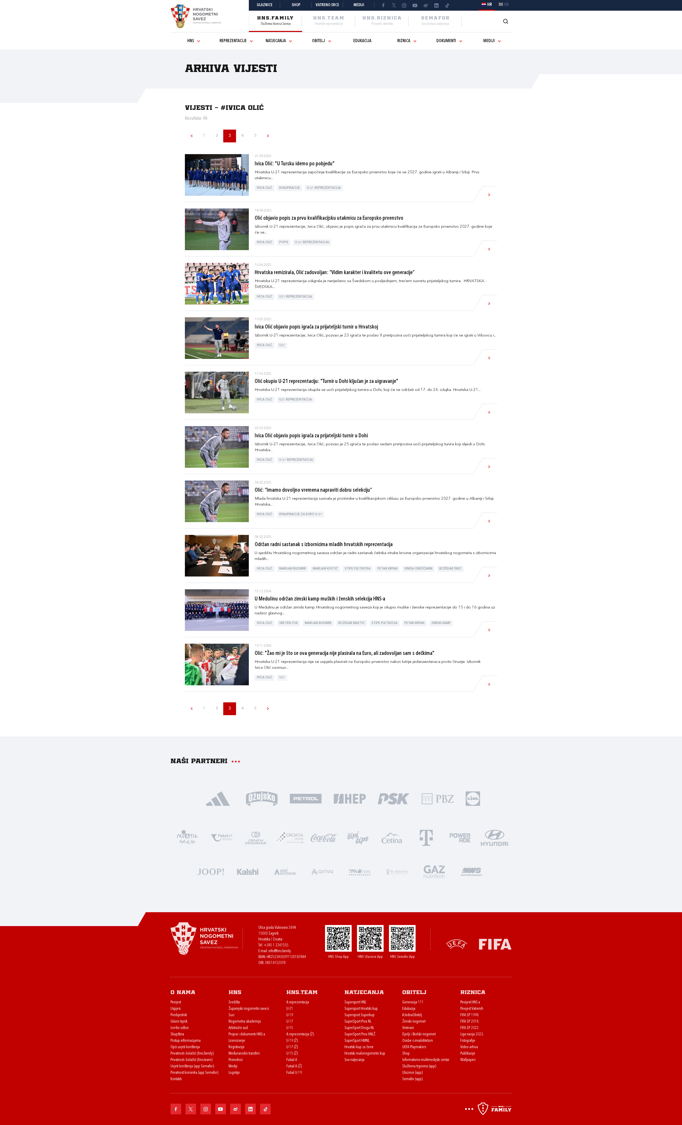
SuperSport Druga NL (359, 1028)
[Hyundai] (494, 837)
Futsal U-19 (294, 1073)
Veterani (408, 1028)
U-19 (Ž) (292, 1041)
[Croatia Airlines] (290, 837)
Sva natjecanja (354, 1060)
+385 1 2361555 (276, 945)
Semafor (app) (412, 1079)
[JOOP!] (210, 871)
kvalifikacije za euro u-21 (300, 514)
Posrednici (236, 1060)
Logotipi (234, 1073)
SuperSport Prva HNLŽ (359, 1034)
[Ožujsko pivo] (262, 798)
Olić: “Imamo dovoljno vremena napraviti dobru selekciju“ (313, 490)
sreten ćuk (288, 623)
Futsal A (291, 1060)
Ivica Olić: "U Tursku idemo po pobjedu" (295, 164)
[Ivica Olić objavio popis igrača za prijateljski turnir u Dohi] (217, 447)
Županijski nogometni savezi (249, 1009)
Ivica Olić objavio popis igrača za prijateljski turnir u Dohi (311, 436)
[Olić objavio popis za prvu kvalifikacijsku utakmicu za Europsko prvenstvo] (217, 229)
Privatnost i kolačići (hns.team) (191, 1060)
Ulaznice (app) (412, 1073)
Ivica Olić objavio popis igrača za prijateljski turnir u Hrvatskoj (316, 327)
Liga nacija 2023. (472, 1034)
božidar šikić (450, 568)
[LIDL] (473, 798)
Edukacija (362, 41)
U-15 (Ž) (292, 1054)
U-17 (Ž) (292, 1047)
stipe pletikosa (358, 568)
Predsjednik (178, 1015)
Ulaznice (265, 5)
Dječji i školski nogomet (419, 1034)
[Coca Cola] (324, 837)
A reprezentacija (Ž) (300, 1034)
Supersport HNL (355, 1002)
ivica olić (264, 188)
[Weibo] (425, 5)
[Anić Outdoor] (285, 871)
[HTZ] (187, 837)
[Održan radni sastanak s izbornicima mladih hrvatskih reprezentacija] (217, 555)
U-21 (289, 1009)
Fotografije (467, 1041)
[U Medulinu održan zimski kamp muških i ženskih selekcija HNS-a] (217, 610)
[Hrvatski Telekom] (426, 837)
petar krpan (387, 568)
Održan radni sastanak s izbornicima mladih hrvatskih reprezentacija (324, 544)
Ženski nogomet (413, 1022)
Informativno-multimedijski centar (425, 1060)
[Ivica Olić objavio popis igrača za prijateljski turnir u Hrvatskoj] (217, 338)
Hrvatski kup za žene (359, 1047)
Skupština (177, 1034)
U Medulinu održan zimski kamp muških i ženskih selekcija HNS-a (320, 599)
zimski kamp (441, 623)
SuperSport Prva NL (357, 1022)
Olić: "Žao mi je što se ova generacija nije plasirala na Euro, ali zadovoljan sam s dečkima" (345, 653)
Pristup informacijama (185, 1041)
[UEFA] (456, 944)
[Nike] (218, 798)
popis (283, 242)
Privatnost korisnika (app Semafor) (194, 1073)
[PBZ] (438, 798)
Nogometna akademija (245, 1022)
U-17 (289, 1022)
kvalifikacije (289, 188)
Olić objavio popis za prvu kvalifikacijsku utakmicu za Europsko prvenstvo (329, 218)
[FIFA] (495, 944)
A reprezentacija (297, 1002)
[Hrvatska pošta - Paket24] (222, 837)
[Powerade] (460, 837)
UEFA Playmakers (414, 1047)
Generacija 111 (413, 1002)
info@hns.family (280, 951)
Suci (231, 1015)
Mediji (359, 5)
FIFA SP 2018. (469, 1022)
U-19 (289, 1015)
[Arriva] (322, 871)
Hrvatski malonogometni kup (364, 1054)
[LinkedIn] (436, 5)
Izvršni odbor (179, 1028)
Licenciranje (237, 1041)
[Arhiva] (505, 21)
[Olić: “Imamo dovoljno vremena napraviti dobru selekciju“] (217, 501)
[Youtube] (415, 5)
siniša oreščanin (418, 568)
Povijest (175, 1002)
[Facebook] (383, 5)
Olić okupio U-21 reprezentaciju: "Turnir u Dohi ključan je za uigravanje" (326, 381)
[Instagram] (404, 5)
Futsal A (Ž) (294, 1066)
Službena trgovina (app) (419, 1066)
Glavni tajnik (179, 1022)
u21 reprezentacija (295, 296)
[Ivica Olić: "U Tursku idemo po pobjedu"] (217, 175)
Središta (234, 1002)
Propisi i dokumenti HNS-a (247, 1034)
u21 (282, 345)
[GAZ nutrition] (434, 871)
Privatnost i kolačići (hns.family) (192, 1054)
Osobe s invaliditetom (417, 1041)
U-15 (289, 1028)
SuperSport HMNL (357, 1041)
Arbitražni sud (238, 1028)
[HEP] (350, 798)
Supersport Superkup (359, 1015)
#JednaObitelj (412, 1015)
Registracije (237, 1047)
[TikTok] (447, 5)
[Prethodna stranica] (191, 136)
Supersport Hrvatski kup (361, 1009)
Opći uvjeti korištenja (185, 1047)
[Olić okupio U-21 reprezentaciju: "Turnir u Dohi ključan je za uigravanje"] (217, 392)
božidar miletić (351, 623)
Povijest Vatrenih (471, 1009)
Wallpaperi (468, 1060)
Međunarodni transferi (244, 1054)
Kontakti (176, 1079)
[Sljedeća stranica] (268, 136)
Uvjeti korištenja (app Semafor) (192, 1066)
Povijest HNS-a (470, 1002)
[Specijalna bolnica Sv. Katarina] (397, 871)
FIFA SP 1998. (469, 1015)
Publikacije (467, 1054)
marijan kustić (325, 568)
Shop (296, 5)
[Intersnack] (358, 837)
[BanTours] (359, 871)
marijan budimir (292, 568)
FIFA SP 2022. (469, 1028)
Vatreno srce (327, 5)
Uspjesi (175, 1009)
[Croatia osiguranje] (256, 837)
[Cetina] (392, 837)
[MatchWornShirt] (471, 871)
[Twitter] (393, 5)
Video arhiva (469, 1047)
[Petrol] (306, 798)
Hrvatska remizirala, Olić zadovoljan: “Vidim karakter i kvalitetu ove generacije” (335, 272)
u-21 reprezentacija (324, 188)
